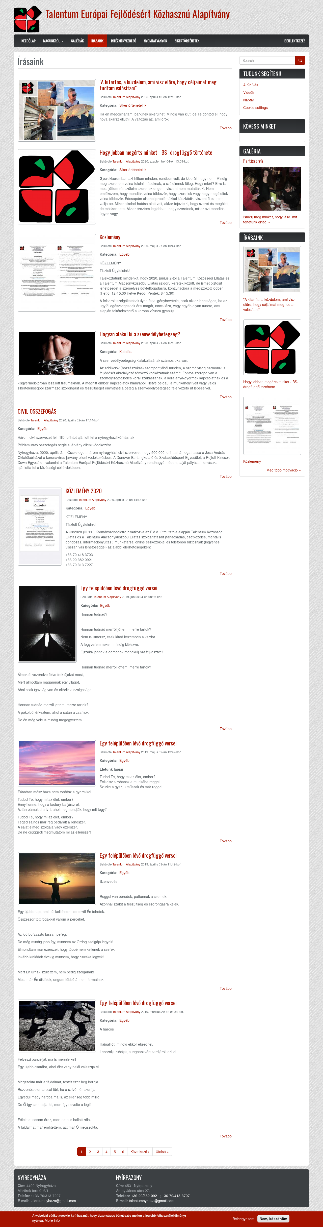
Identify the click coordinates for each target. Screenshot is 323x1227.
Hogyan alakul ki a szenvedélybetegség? (140, 334)
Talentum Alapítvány (126, 97)
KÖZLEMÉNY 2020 (84, 491)
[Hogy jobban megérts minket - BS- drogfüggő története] (57, 186)
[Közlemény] (57, 272)
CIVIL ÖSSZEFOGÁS (37, 411)
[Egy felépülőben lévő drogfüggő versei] (47, 623)
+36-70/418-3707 (176, 1195)
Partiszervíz (253, 160)
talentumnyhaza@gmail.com (53, 1200)
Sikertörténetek (187, 40)
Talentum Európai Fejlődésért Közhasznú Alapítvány (137, 13)
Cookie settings (255, 107)
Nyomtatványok (155, 40)
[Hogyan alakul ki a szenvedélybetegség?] (57, 353)
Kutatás (125, 351)
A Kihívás (250, 84)
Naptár (248, 99)
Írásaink (97, 40)
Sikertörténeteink (132, 105)
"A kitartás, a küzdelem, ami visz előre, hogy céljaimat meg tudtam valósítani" (158, 85)
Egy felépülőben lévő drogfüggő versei (118, 588)
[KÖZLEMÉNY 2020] (40, 526)
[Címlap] (29, 19)
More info (52, 1220)
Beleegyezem (243, 1218)
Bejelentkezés (294, 40)
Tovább (226, 127)
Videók (248, 92)
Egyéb (124, 254)
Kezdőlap (28, 40)
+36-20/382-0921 (145, 1195)
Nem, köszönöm (273, 1219)
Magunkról (52, 40)
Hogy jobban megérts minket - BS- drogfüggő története (156, 152)
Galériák (77, 40)
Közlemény (110, 237)
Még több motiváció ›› (283, 469)
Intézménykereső (123, 40)
